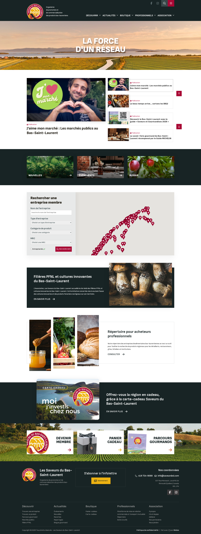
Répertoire (121, 517)
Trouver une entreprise (31, 511)
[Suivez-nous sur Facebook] (151, 3)
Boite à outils (122, 520)
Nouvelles (57, 514)
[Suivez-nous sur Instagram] (157, 3)
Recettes (57, 517)
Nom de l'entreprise (40, 208)
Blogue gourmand (60, 523)
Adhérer (152, 517)
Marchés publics (28, 520)
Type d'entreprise (39, 218)
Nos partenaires (155, 520)
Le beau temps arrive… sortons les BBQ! (59, 128)
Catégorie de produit (41, 228)
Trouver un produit (29, 514)
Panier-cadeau (91, 511)
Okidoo (176, 530)
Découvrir (92, 15)
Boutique (125, 15)
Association (164, 15)
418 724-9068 (145, 475)
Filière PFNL (26, 523)
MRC (32, 238)
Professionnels (144, 15)
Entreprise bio (37, 249)
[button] (179, 126)
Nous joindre (153, 523)
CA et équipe (154, 514)
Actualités (109, 15)
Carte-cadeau (91, 514)
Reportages (58, 520)
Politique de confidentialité (147, 530)
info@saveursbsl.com (168, 475)
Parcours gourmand (29, 517)
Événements (59, 511)
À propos (152, 511)
